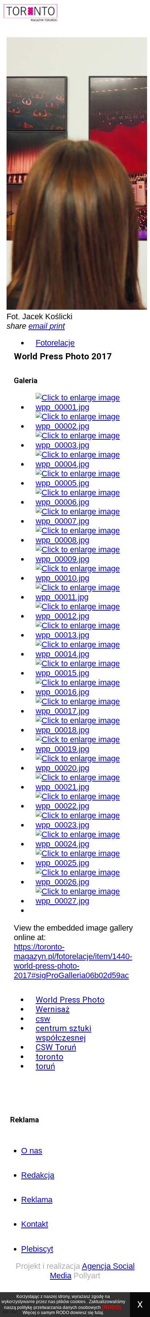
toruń (45, 1066)
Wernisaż (53, 1009)
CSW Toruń (56, 1047)
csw (43, 1018)
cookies (78, 1301)
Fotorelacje (55, 342)
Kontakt (34, 1224)
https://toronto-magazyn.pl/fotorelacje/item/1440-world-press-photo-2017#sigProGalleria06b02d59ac (73, 961)
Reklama (36, 1199)
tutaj (99, 1312)
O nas (31, 1150)
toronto (49, 1056)
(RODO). (112, 1307)
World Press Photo (70, 999)
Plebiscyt (37, 1248)
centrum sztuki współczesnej (63, 1032)
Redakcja (37, 1175)
